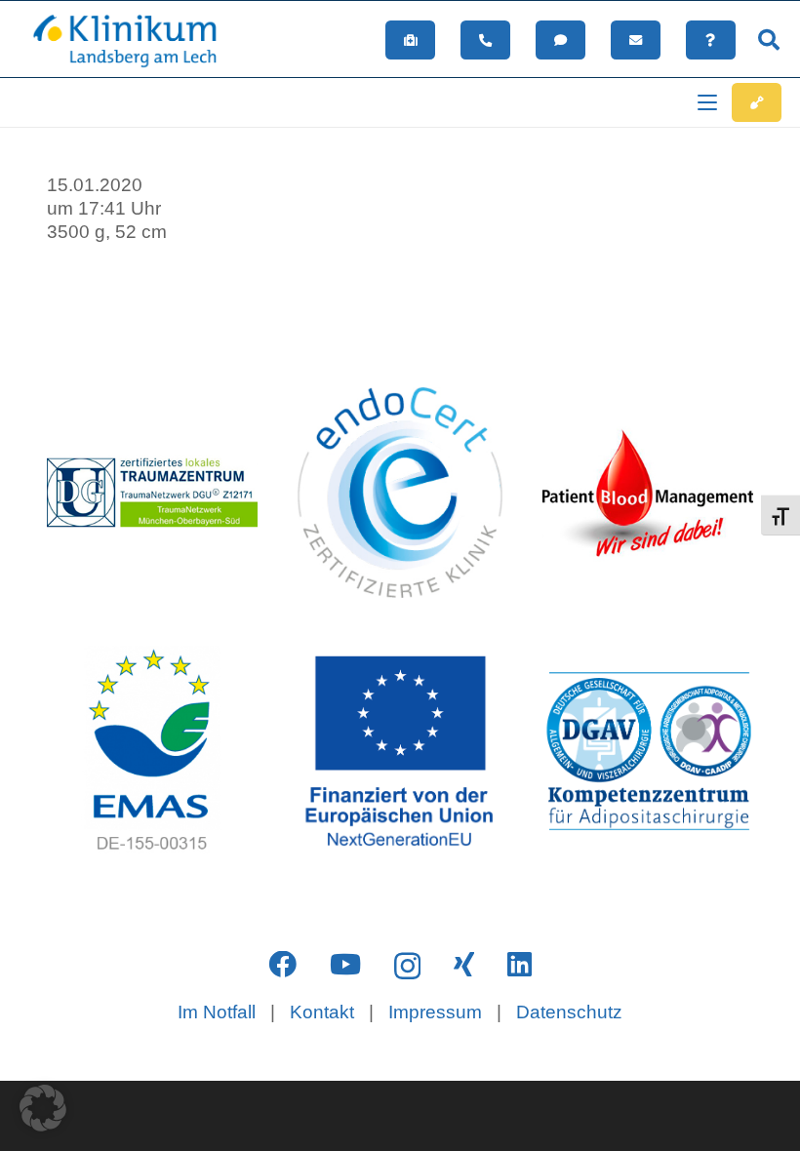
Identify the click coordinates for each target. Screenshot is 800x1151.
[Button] (410, 40)
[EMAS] (152, 751)
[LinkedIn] (519, 965)
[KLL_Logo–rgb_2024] (134, 40)
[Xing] (464, 965)
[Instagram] (407, 966)
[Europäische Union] (400, 751)
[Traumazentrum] (152, 492)
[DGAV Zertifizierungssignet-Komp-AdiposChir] (647, 751)
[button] (768, 40)
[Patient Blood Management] (647, 492)
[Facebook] (282, 965)
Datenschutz (569, 1012)
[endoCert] (400, 492)
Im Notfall (217, 1012)
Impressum (435, 1012)
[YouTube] (345, 965)
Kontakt (322, 1012)
